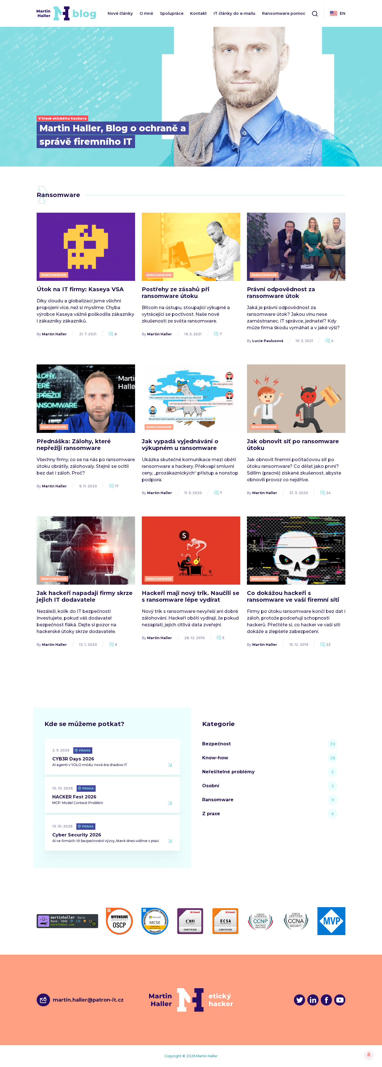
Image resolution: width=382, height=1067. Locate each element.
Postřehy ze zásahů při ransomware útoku (175, 292)
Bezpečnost (216, 743)
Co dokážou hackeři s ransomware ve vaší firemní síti (293, 596)
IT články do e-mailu (234, 13)
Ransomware (218, 799)
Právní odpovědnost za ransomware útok (281, 292)
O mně (146, 13)
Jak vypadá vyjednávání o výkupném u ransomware (180, 444)
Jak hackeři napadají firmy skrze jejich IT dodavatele (85, 596)
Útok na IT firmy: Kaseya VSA (80, 289)
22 (328, 644)
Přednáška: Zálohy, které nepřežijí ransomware (74, 444)
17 (117, 486)
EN (342, 13)
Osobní (210, 785)
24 (328, 493)
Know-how (215, 757)
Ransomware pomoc (283, 13)
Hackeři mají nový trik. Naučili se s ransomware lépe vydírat (190, 596)
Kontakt (198, 13)
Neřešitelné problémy (228, 771)
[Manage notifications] (368, 1054)
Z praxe (211, 813)
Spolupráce (171, 13)
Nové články (120, 13)
